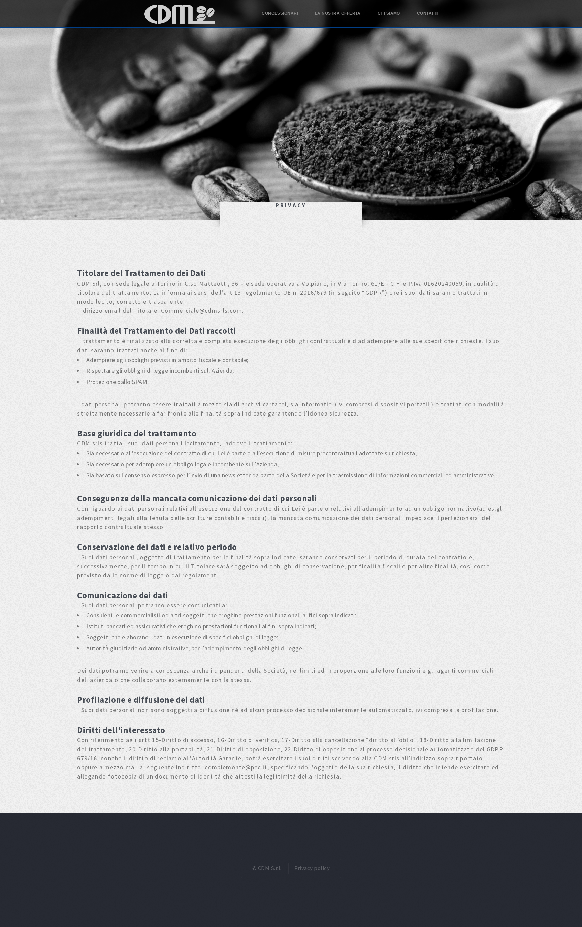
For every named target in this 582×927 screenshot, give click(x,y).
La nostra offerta (338, 13)
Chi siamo (389, 13)
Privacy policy (312, 868)
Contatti (427, 13)
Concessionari (280, 13)
